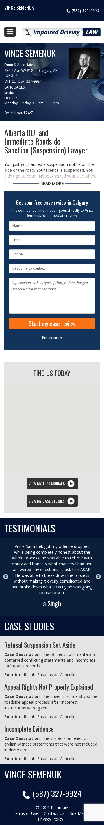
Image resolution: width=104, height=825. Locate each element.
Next (98, 577)
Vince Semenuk (19, 7)
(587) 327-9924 (86, 11)
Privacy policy (52, 337)
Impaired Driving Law (61, 30)
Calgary (11, 14)
